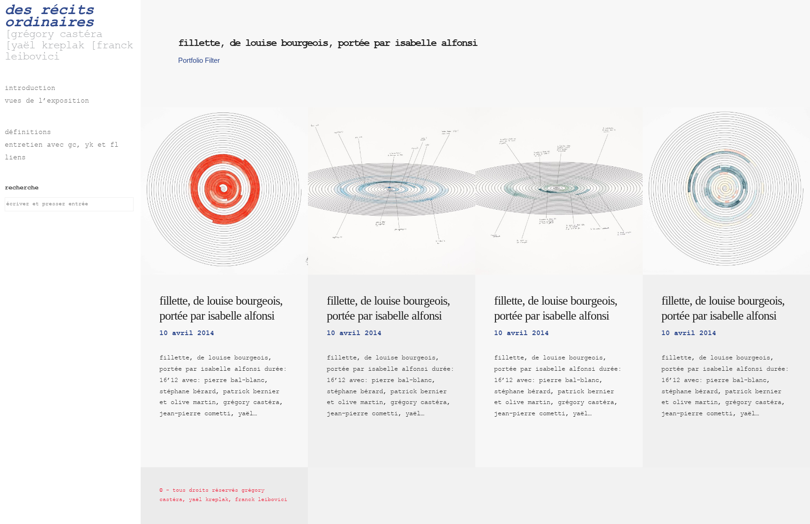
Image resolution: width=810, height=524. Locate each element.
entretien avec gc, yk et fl (62, 145)
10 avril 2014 (186, 333)
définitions (28, 133)
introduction (30, 89)
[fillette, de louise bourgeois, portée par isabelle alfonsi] (224, 191)
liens (15, 158)
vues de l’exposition (47, 101)
